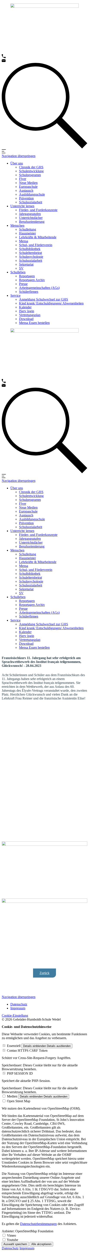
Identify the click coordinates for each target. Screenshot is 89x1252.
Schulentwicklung (31, 171)
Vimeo (11, 1235)
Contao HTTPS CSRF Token (27, 1050)
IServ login (26, 311)
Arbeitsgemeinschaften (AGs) (39, 288)
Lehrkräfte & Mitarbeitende (37, 237)
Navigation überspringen (18, 156)
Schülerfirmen (28, 291)
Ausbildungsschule (32, 194)
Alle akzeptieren (41, 1244)
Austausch (26, 190)
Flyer (22, 179)
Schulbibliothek (29, 249)
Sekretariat (26, 264)
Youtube (12, 1240)
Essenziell (14, 1046)
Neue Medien (28, 183)
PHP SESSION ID (20, 1073)
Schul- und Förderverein (35, 245)
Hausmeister (27, 233)
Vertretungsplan (29, 315)
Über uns (16, 163)
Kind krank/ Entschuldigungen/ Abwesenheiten (51, 303)
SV (21, 268)
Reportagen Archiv (32, 280)
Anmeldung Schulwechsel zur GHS (43, 299)
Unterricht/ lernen (22, 206)
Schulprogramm (30, 175)
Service (15, 295)
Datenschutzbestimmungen (38, 1224)
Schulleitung (27, 229)
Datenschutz (18, 1004)
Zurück (44, 973)
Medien (12, 1096)
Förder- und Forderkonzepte (38, 210)
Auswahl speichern (15, 1244)
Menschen (17, 225)
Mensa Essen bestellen (34, 323)
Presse (23, 284)
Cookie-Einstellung (15, 1015)
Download (26, 319)
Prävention (26, 198)
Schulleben (17, 272)
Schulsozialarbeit (30, 202)
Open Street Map (18, 1101)
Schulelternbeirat (30, 253)
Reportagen (27, 276)
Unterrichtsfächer (31, 218)
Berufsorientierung (31, 221)
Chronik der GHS (31, 167)
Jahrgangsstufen (30, 214)
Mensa (23, 241)
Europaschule (28, 186)
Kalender (25, 307)
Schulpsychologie (31, 256)
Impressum (17, 1008)
